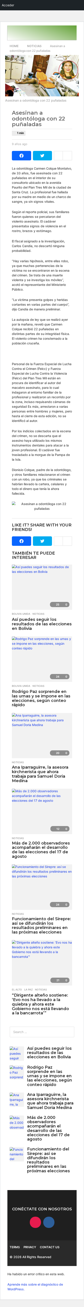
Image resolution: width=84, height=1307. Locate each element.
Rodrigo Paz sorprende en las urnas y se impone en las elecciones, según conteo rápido (41, 698)
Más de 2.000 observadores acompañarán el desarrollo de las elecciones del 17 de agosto (41, 850)
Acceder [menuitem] (8, 5)
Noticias (38, 614)
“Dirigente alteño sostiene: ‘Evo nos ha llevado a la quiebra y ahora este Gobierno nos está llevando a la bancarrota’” (40, 1004)
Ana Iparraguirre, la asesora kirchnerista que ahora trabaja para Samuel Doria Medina (40, 774)
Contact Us (49, 1247)
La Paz (28, 989)
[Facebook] (48, 1222)
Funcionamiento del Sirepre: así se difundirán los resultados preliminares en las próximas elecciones (41, 925)
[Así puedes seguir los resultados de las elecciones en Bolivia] (42, 587)
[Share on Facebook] (21, 155)
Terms (15, 1247)
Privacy (30, 1247)
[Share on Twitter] (42, 155)
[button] (12, 32)
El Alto (17, 989)
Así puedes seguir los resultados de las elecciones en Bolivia (42, 624)
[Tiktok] (35, 1222)
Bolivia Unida (21, 614)
